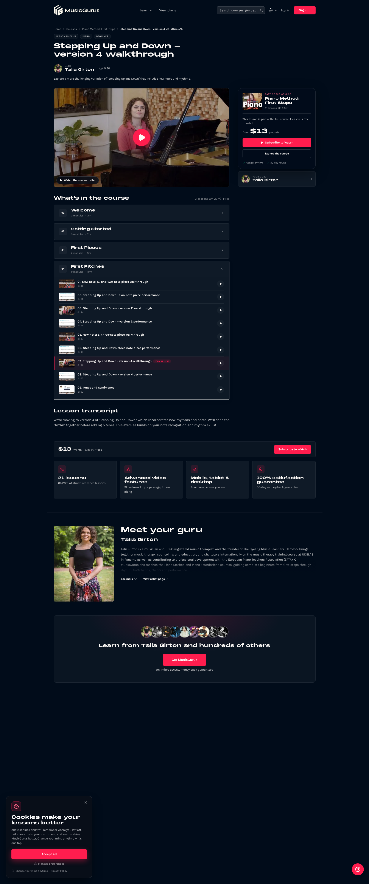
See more (127, 578)
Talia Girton (79, 70)
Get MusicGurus (184, 660)
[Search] (261, 10)
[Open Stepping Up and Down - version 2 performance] (141, 323)
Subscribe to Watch (279, 142)
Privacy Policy (59, 870)
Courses (71, 29)
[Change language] (272, 10)
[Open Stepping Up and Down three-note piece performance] (141, 349)
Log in (285, 10)
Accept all (49, 854)
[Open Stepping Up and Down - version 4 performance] (141, 376)
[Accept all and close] (86, 802)
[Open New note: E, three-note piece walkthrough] (141, 336)
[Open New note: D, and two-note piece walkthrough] (141, 283)
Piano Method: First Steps (98, 29)
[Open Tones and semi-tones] (141, 389)
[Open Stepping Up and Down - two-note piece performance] (141, 297)
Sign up (304, 10)
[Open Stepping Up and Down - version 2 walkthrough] (141, 310)
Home (57, 29)
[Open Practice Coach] (358, 869)
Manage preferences (51, 863)
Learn (144, 10)
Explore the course (277, 153)
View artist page (154, 578)
